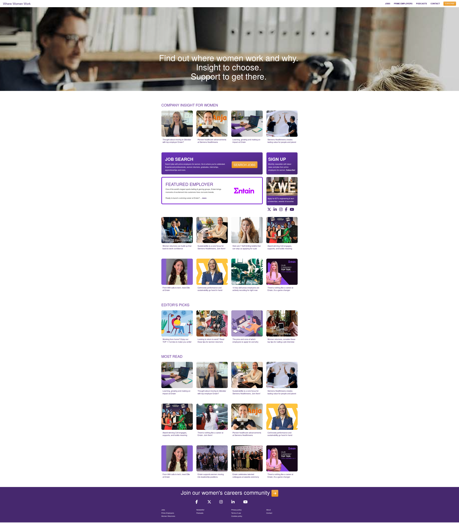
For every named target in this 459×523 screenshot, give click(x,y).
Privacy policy (236, 510)
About (268, 510)
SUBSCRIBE (449, 3)
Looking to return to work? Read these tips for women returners (211, 340)
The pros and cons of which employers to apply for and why (245, 340)
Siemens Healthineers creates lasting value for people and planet (282, 140)
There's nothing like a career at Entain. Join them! (210, 434)
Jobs (163, 510)
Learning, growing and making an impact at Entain (246, 140)
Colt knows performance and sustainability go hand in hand (210, 289)
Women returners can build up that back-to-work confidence (177, 247)
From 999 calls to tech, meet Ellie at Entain (176, 289)
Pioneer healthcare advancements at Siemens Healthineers (212, 140)
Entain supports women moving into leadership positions (211, 475)
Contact (269, 513)
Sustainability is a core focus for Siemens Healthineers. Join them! (211, 247)
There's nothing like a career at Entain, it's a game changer (280, 289)
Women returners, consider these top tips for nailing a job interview (281, 340)
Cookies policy (236, 516)
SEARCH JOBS (244, 164)
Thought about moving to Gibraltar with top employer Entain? (177, 140)
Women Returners (168, 516)
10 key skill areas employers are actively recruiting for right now (245, 289)
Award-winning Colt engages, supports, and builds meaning (280, 247)
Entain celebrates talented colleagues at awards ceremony (245, 475)
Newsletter (200, 510)
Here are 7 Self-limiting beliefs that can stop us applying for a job (246, 247)
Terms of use (236, 513)
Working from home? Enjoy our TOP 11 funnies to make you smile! (177, 340)
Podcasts (199, 513)
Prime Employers (167, 513)
